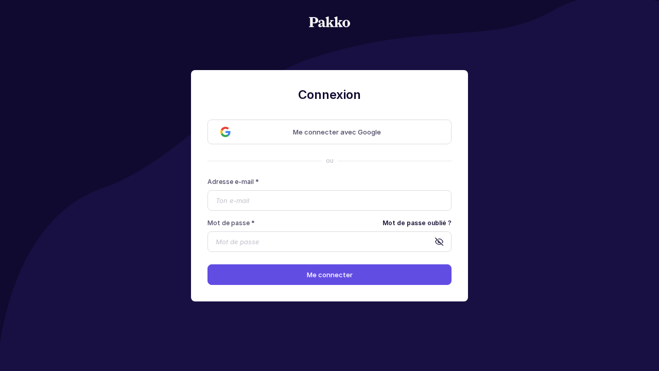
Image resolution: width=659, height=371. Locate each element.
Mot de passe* (231, 223)
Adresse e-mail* (233, 181)
